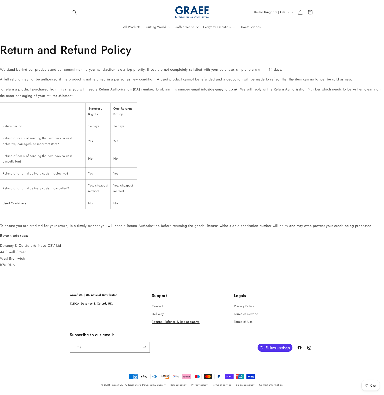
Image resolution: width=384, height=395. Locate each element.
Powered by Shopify (154, 385)
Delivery (158, 314)
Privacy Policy (244, 306)
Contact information (271, 385)
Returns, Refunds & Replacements (176, 321)
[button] (75, 12)
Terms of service (221, 385)
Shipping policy (245, 385)
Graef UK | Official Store (126, 385)
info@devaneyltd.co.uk (219, 89)
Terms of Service (246, 314)
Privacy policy (199, 385)
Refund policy (178, 385)
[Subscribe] (145, 347)
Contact (157, 306)
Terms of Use (243, 321)
